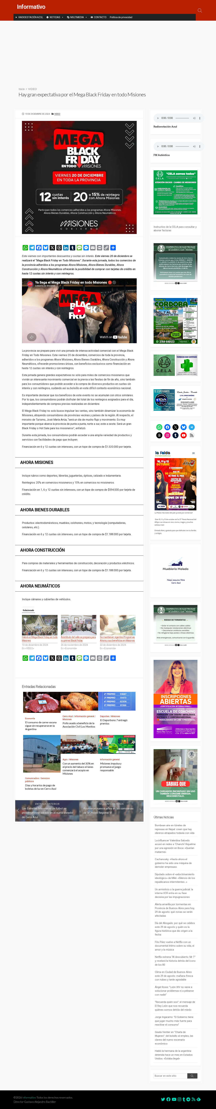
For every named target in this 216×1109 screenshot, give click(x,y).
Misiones (67, 719)
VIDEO (32, 88)
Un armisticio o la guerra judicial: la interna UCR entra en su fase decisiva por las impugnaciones (174, 893)
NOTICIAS (55, 17)
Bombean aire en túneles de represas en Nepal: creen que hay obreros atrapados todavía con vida (174, 829)
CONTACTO (100, 17)
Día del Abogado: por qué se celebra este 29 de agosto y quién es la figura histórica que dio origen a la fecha (175, 929)
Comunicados (32, 778)
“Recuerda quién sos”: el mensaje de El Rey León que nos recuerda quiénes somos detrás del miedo (175, 1005)
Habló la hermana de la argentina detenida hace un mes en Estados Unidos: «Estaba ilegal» (174, 1054)
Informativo (29, 1097)
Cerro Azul (68, 716)
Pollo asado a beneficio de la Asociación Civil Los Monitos (79, 725)
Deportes (104, 716)
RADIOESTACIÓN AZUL (31, 17)
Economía (30, 718)
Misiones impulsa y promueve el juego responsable (111, 767)
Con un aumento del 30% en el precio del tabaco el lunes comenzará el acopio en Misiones (78, 768)
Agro (65, 759)
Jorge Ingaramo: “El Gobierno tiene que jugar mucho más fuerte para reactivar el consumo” (174, 1021)
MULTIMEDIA (77, 17)
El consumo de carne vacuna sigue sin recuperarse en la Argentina (41, 726)
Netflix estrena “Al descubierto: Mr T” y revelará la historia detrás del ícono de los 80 (175, 960)
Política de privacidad (121, 17)
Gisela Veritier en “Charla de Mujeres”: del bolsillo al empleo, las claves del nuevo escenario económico (174, 1038)
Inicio (22, 88)
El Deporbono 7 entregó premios (113, 722)
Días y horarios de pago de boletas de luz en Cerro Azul (40, 787)
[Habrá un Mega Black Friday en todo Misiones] (40, 625)
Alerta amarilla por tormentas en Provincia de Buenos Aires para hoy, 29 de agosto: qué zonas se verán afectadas (175, 910)
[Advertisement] (108, 51)
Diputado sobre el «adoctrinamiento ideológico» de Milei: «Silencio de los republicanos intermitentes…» (175, 878)
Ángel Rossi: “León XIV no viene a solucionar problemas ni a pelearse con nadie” (174, 991)
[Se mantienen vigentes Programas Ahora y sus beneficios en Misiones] (118, 625)
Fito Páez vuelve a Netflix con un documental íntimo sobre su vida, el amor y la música (174, 946)
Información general (84, 716)
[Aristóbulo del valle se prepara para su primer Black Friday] (79, 625)
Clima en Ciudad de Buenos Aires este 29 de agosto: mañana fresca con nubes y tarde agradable (174, 976)
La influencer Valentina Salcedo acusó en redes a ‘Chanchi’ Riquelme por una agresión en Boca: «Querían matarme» (175, 846)
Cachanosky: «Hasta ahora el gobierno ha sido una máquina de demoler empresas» (173, 863)
